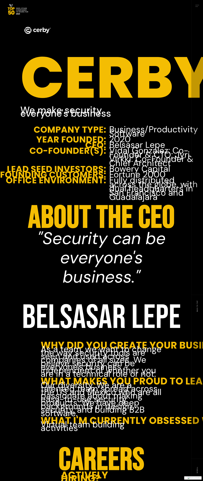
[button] (197, 6)
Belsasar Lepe (101, 318)
